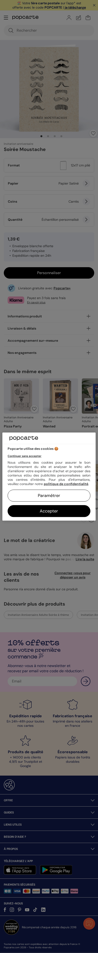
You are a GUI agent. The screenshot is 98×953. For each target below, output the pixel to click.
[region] (48, 476)
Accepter (49, 511)
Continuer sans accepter (24, 456)
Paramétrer (49, 495)
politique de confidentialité (66, 484)
